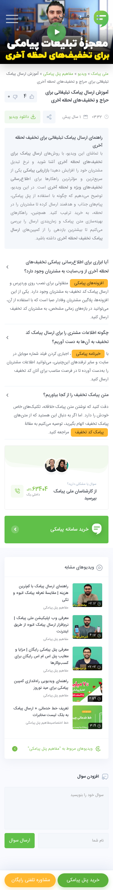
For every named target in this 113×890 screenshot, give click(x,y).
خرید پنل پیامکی (83, 880)
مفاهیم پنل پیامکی (58, 74)
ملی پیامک (99, 74)
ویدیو (82, 74)
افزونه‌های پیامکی (89, 283)
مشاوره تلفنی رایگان (30, 880)
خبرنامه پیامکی (88, 354)
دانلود (19, 117)
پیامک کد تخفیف (89, 432)
